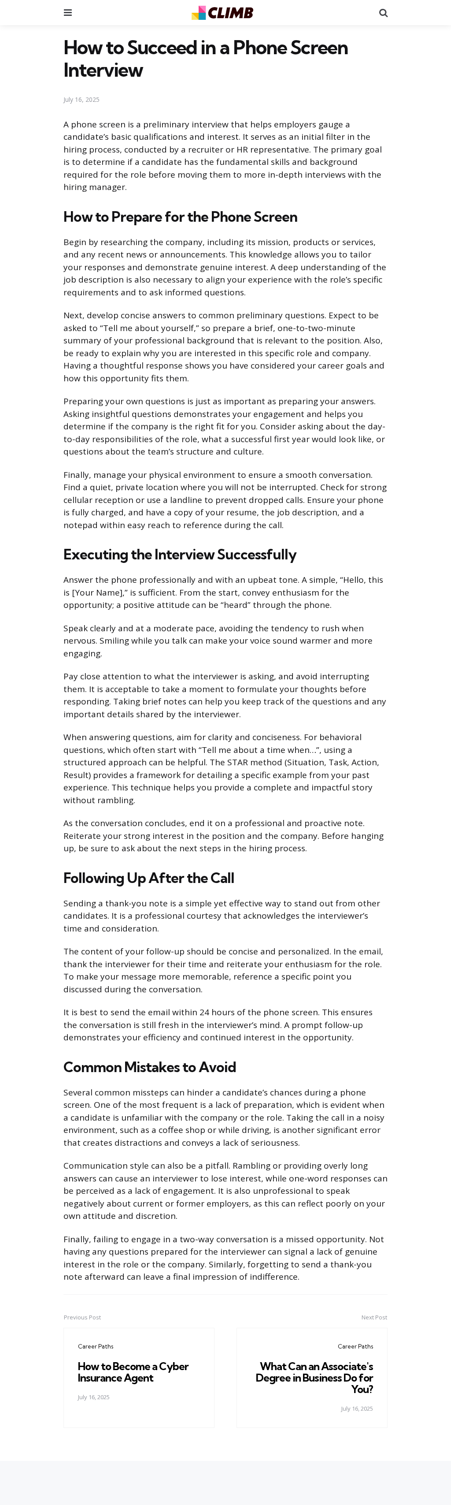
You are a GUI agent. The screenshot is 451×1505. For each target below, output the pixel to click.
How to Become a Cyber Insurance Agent (133, 1372)
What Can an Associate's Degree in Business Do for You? (314, 1378)
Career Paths (95, 1346)
